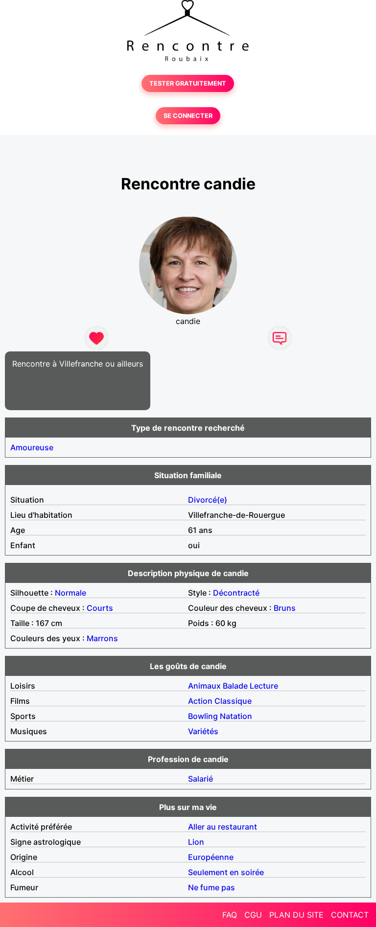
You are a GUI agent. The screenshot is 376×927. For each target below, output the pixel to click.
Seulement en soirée (226, 872)
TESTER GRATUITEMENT (187, 83)
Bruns (285, 608)
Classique (233, 701)
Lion (196, 842)
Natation (236, 716)
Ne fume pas (211, 887)
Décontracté (236, 593)
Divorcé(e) (207, 500)
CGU (253, 915)
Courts (100, 608)
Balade (235, 686)
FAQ (229, 915)
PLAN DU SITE (296, 915)
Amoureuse (31, 447)
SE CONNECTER (188, 115)
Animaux (204, 686)
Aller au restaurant (222, 827)
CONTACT (350, 915)
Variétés (203, 731)
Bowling (203, 716)
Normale (70, 593)
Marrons (102, 638)
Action (200, 701)
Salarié (200, 779)
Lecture (264, 686)
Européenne (211, 857)
